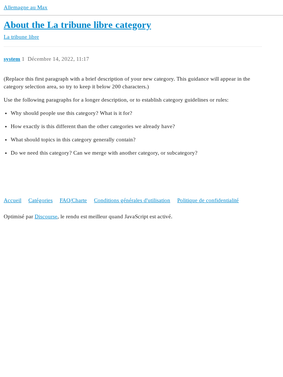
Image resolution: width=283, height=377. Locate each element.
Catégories (40, 200)
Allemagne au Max (26, 7)
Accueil (12, 200)
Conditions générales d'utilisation (132, 200)
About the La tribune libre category (77, 25)
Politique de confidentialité (208, 200)
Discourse (46, 216)
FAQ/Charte (73, 200)
